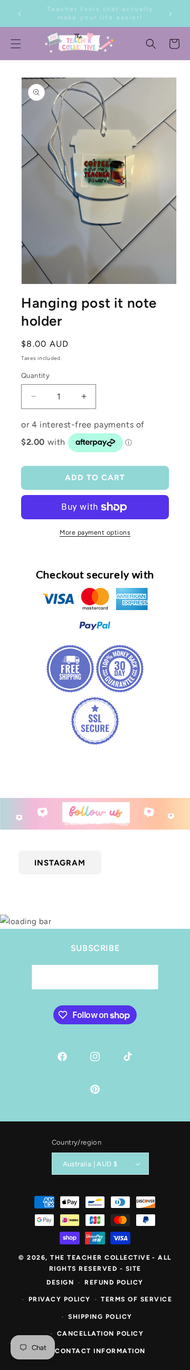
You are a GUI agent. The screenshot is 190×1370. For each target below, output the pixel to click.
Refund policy (114, 1282)
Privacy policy (59, 1299)
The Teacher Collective (100, 1257)
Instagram (60, 862)
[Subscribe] (146, 977)
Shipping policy (100, 1316)
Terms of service (136, 1299)
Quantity (35, 375)
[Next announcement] (170, 13)
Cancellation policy (100, 1333)
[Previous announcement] (19, 13)
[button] (151, 43)
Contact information (100, 1351)
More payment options (95, 532)
